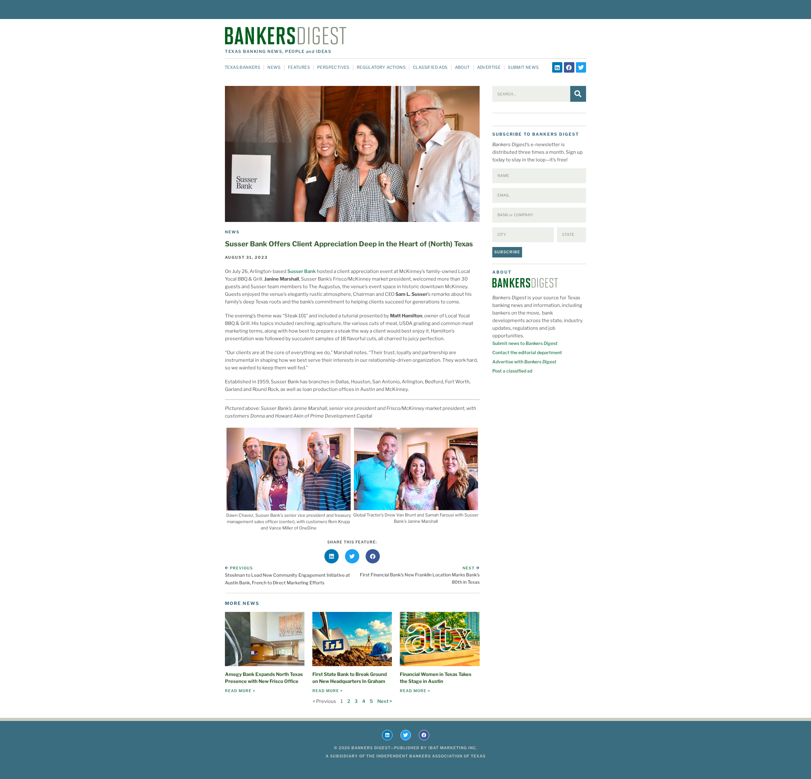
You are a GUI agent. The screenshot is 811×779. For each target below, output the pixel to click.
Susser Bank (301, 271)
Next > (384, 701)
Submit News (523, 67)
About (462, 67)
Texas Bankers (242, 67)
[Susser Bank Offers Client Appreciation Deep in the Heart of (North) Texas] (352, 154)
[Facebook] (569, 67)
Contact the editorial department (527, 352)
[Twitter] (581, 67)
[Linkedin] (557, 67)
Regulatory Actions (381, 67)
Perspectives (333, 67)
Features (299, 67)
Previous (241, 568)
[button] (331, 556)
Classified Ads (430, 67)
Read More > (240, 690)
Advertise (489, 67)
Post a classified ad (512, 370)
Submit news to (525, 343)
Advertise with (524, 361)
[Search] (578, 94)
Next (469, 568)
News (274, 67)
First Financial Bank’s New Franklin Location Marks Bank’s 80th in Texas (420, 578)
